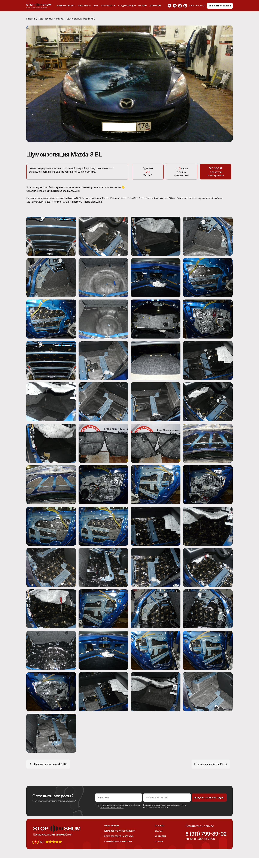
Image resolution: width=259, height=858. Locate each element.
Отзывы (142, 6)
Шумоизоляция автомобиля (119, 831)
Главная (30, 18)
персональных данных (112, 807)
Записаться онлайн (220, 5)
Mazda (59, 18)
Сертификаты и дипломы (118, 841)
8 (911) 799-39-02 (206, 834)
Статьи (158, 831)
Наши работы (108, 6)
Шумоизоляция (65, 6)
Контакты (155, 6)
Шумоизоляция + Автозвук (118, 836)
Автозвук (83, 6)
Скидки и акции (127, 6)
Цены (95, 6)
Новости (159, 826)
